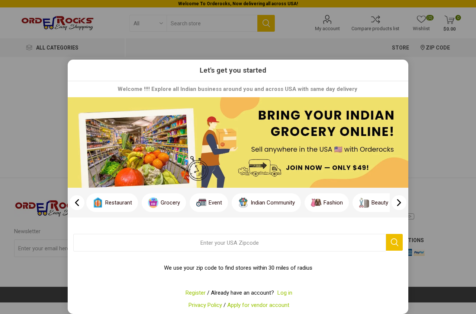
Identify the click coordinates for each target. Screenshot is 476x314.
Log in (284, 292)
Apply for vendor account (258, 305)
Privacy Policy (205, 305)
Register (196, 292)
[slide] (399, 202)
